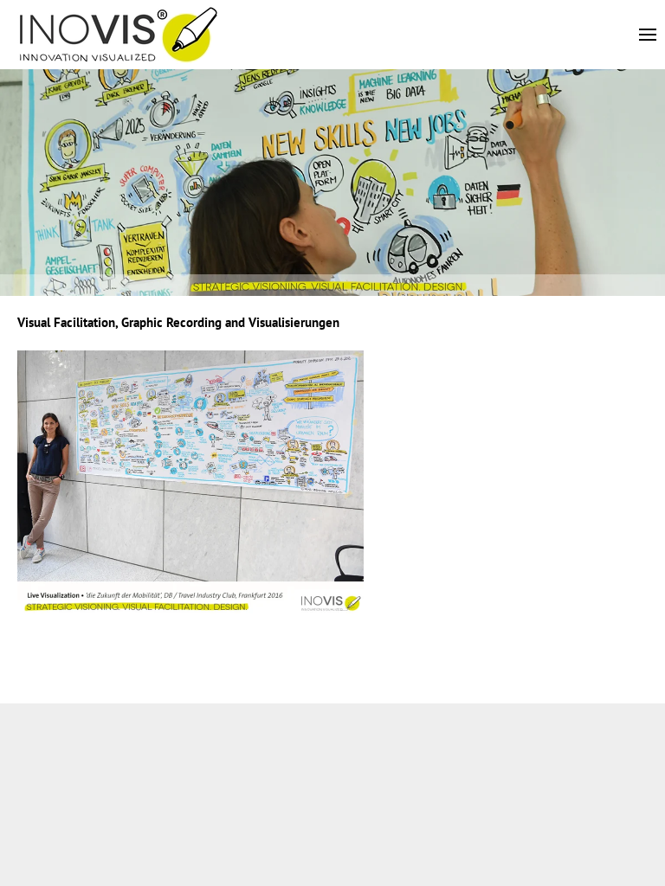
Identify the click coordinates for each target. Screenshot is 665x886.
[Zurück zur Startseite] (118, 34)
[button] (652, 34)
